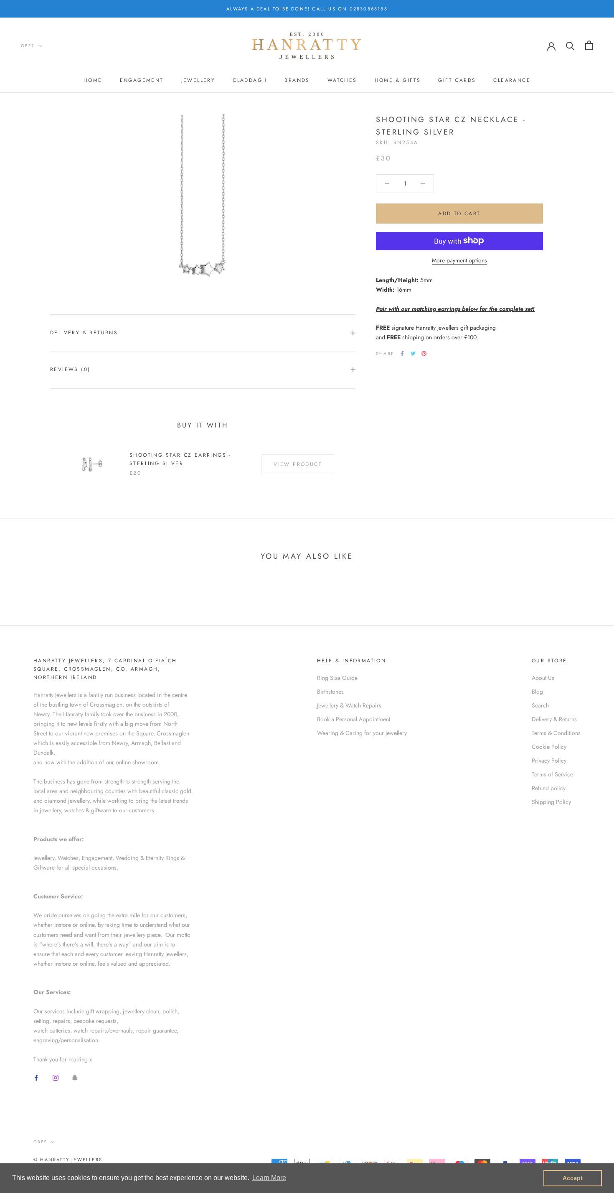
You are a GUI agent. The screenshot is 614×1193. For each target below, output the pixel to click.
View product (298, 464)
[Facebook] (402, 353)
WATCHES (342, 80)
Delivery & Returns (84, 332)
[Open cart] (589, 45)
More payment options (459, 260)
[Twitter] (413, 353)
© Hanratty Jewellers (67, 1159)
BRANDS (297, 80)
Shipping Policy (551, 802)
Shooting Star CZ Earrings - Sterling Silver (180, 459)
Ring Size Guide (337, 678)
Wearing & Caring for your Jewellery (362, 733)
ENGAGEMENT (142, 80)
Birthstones (330, 691)
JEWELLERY (198, 80)
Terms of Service (552, 774)
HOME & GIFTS (398, 80)
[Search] (570, 45)
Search (540, 705)
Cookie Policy (549, 747)
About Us (543, 678)
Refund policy (549, 788)
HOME (93, 80)
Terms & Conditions (556, 733)
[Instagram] (55, 1077)
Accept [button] (573, 1178)
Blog (537, 691)
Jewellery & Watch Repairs (349, 705)
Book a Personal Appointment (353, 719)
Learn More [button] (269, 1177)
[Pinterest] (423, 353)
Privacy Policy (549, 760)
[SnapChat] (75, 1077)
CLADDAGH (250, 80)
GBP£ (28, 46)
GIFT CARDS (457, 80)
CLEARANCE (511, 80)
